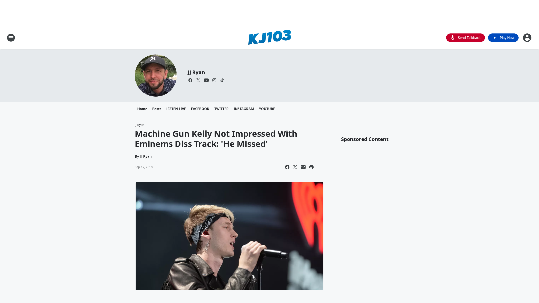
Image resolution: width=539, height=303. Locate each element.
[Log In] (527, 37)
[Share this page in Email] (303, 167)
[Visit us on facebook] (190, 80)
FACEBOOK (200, 108)
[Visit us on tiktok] (222, 80)
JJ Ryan (196, 72)
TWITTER (221, 108)
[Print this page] (311, 167)
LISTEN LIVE (176, 108)
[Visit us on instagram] (214, 80)
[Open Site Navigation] (11, 37)
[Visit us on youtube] (206, 80)
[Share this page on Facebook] (287, 167)
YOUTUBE (267, 108)
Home (142, 108)
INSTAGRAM (244, 108)
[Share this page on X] (295, 167)
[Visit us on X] (198, 80)
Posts (156, 108)
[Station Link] (269, 38)
